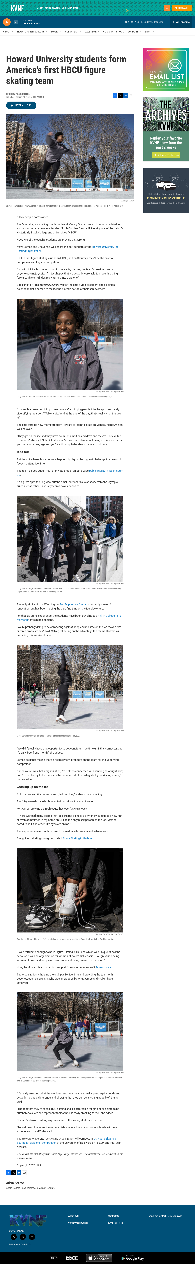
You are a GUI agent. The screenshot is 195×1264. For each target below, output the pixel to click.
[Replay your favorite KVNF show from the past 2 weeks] (166, 114)
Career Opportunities (78, 1223)
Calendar (91, 31)
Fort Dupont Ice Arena (73, 604)
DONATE (183, 8)
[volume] (16, 22)
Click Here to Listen (166, 155)
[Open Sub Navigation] (13, 31)
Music (54, 31)
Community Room (114, 31)
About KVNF (74, 1216)
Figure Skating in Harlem (77, 838)
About (7, 31)
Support (133, 31)
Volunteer (71, 31)
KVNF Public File (115, 1223)
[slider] (20, 22)
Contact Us (113, 1216)
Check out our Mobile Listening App (165, 1216)
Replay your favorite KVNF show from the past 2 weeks (166, 143)
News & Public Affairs (31, 31)
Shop (148, 31)
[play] (6, 22)
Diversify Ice (103, 967)
